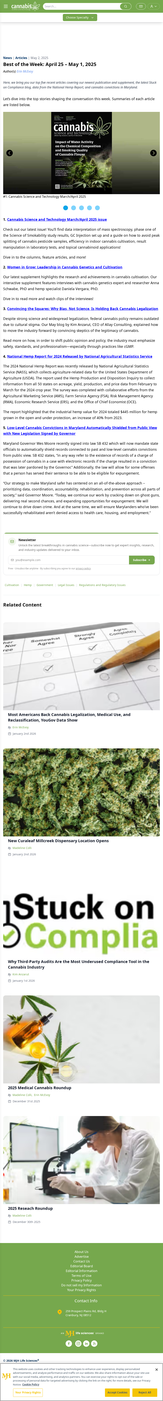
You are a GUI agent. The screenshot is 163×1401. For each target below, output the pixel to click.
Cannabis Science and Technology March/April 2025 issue (57, 219)
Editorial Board (81, 1266)
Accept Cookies (117, 1392)
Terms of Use (81, 1275)
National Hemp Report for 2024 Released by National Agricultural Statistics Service (79, 356)
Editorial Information (81, 1271)
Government (45, 585)
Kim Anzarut (21, 974)
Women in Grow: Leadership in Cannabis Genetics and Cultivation (64, 267)
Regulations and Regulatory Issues (102, 585)
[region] (81, 1382)
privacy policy (83, 568)
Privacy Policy (81, 1280)
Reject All (145, 1392)
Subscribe (139, 560)
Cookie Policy (30, 1384)
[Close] (156, 1369)
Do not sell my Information (81, 1285)
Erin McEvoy (21, 727)
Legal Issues (66, 585)
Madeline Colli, (22, 1095)
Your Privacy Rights (81, 1290)
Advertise (82, 1256)
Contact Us (81, 1261)
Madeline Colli (22, 848)
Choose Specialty (77, 17)
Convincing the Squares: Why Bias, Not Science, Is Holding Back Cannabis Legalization (82, 308)
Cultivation (12, 585)
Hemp (28, 585)
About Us (81, 1252)
